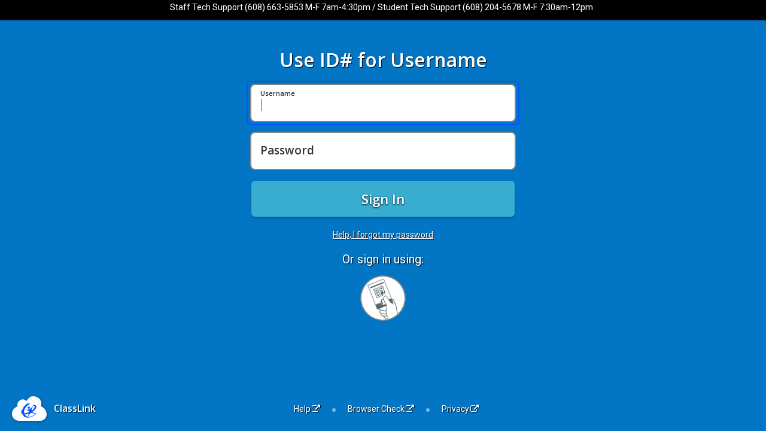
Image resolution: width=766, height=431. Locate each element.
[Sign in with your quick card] (383, 298)
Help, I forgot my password (383, 234)
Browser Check (376, 409)
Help (302, 409)
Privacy (455, 409)
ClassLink (75, 408)
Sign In (383, 199)
